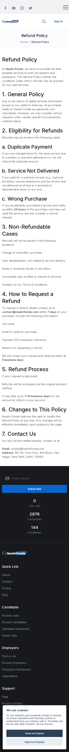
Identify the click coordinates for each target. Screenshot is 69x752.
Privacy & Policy (12, 703)
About (6, 575)
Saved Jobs (9, 635)
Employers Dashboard (16, 669)
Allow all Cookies (34, 733)
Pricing (6, 588)
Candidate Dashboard (15, 628)
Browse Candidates (14, 622)
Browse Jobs (10, 615)
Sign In (58, 21)
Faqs (5, 696)
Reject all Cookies (34, 742)
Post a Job (9, 656)
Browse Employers (14, 662)
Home (24, 42)
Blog (5, 595)
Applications (10, 676)
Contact (7, 581)
